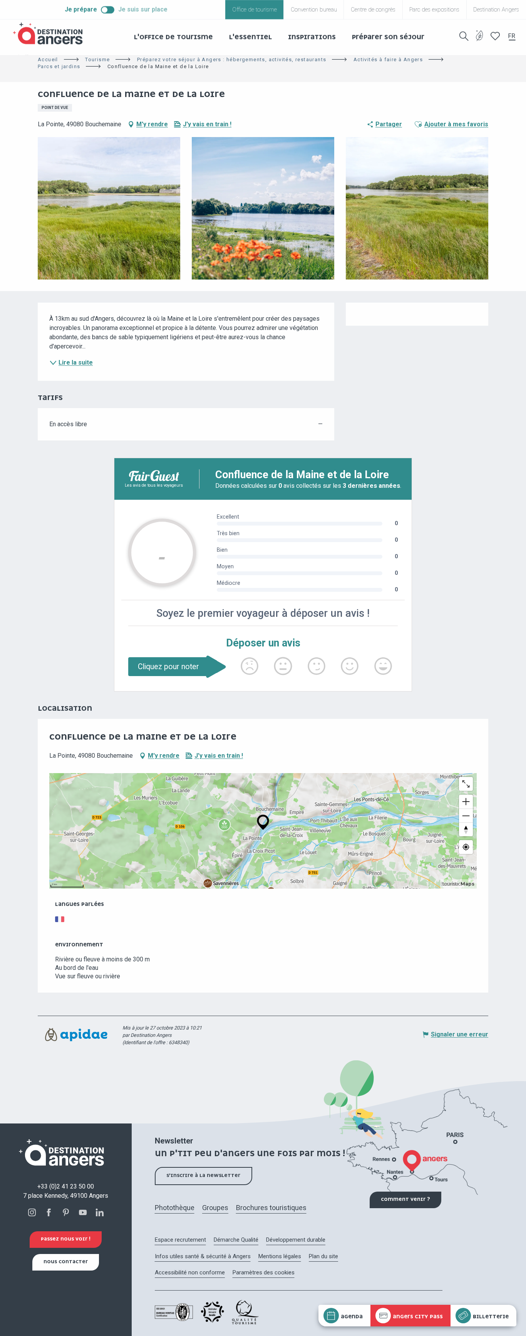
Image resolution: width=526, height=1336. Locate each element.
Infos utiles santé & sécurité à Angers (203, 1256)
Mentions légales (279, 1256)
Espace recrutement (180, 1239)
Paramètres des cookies (264, 1272)
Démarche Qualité (236, 1239)
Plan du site (323, 1256)
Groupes (215, 1208)
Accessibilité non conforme (190, 1272)
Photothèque (174, 1208)
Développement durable (295, 1239)
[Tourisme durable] (479, 40)
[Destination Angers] (51, 33)
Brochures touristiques (271, 1208)
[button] (464, 36)
